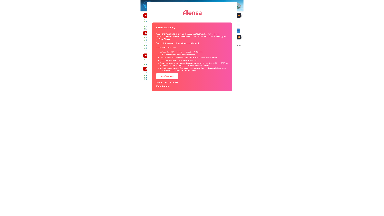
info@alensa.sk (192, 63)
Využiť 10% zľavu (167, 76)
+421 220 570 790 (220, 63)
